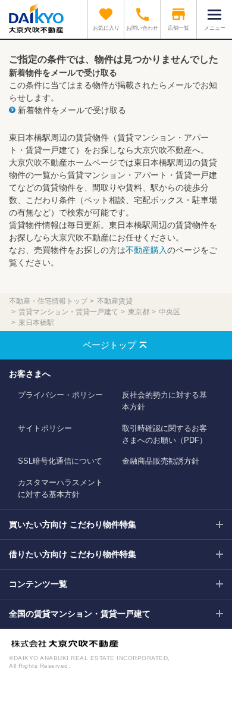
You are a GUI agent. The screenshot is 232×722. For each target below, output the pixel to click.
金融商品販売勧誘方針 (160, 461)
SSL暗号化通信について (60, 461)
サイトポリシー (45, 428)
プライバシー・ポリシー (60, 394)
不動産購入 (146, 250)
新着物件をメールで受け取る (72, 110)
